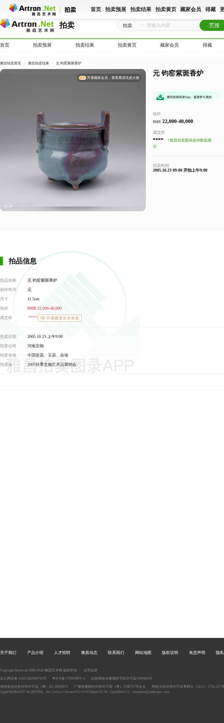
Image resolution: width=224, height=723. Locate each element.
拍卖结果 (85, 45)
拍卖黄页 (127, 45)
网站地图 (143, 652)
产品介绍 (35, 652)
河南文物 (35, 346)
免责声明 (197, 652)
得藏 (207, 45)
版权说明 (170, 652)
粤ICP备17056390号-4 (68, 678)
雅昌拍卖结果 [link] (38, 63)
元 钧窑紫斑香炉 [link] (68, 63)
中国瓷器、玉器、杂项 (47, 355)
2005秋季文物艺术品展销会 (51, 364)
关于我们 (8, 652)
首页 (4, 45)
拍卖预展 (42, 45)
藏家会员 (169, 45)
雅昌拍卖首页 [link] (10, 63)
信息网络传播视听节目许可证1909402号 (121, 678)
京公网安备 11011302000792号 (23, 678)
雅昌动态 (89, 652)
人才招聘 (62, 652)
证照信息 (91, 670)
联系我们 (116, 652)
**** (32, 317)
